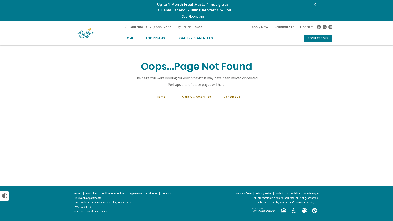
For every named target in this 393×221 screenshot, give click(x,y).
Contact (307, 27)
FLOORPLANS (154, 38)
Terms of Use (244, 193)
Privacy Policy (263, 193)
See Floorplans (193, 16)
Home (161, 96)
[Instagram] (330, 27)
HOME (129, 38)
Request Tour (318, 38)
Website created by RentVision (274, 202)
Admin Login (311, 193)
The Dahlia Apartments (87, 198)
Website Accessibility (288, 193)
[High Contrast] (4, 196)
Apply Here (135, 193)
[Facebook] (319, 27)
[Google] (325, 27)
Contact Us (232, 96)
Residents (282, 27)
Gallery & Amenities (196, 38)
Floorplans (92, 193)
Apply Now (260, 27)
